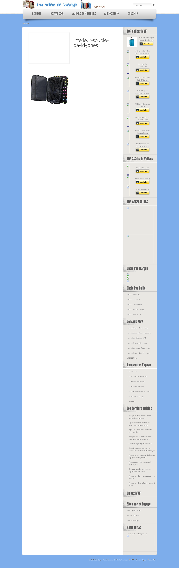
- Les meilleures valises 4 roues (137, 328)
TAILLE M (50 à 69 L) (134, 299)
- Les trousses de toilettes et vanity (138, 391)
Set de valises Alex (142, 168)
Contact (118, 560)
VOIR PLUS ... (132, 358)
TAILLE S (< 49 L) (133, 294)
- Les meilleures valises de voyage (138, 353)
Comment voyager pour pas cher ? (140, 443)
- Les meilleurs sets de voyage (137, 343)
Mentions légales (141, 560)
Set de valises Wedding (142, 178)
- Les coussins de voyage (135, 396)
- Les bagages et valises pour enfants (139, 333)
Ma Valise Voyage (96, 560)
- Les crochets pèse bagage (135, 381)
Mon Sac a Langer (133, 520)
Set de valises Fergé (142, 189)
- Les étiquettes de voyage (135, 386)
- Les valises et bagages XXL (136, 338)
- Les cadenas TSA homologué (137, 376)
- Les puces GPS (132, 371)
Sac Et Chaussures (133, 515)
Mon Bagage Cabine (133, 510)
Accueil (25, 23)
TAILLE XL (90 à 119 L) (135, 309)
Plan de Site (151, 560)
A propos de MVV (128, 560)
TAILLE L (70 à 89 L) (134, 304)
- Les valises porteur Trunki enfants (138, 348)
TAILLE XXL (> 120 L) (135, 314)
